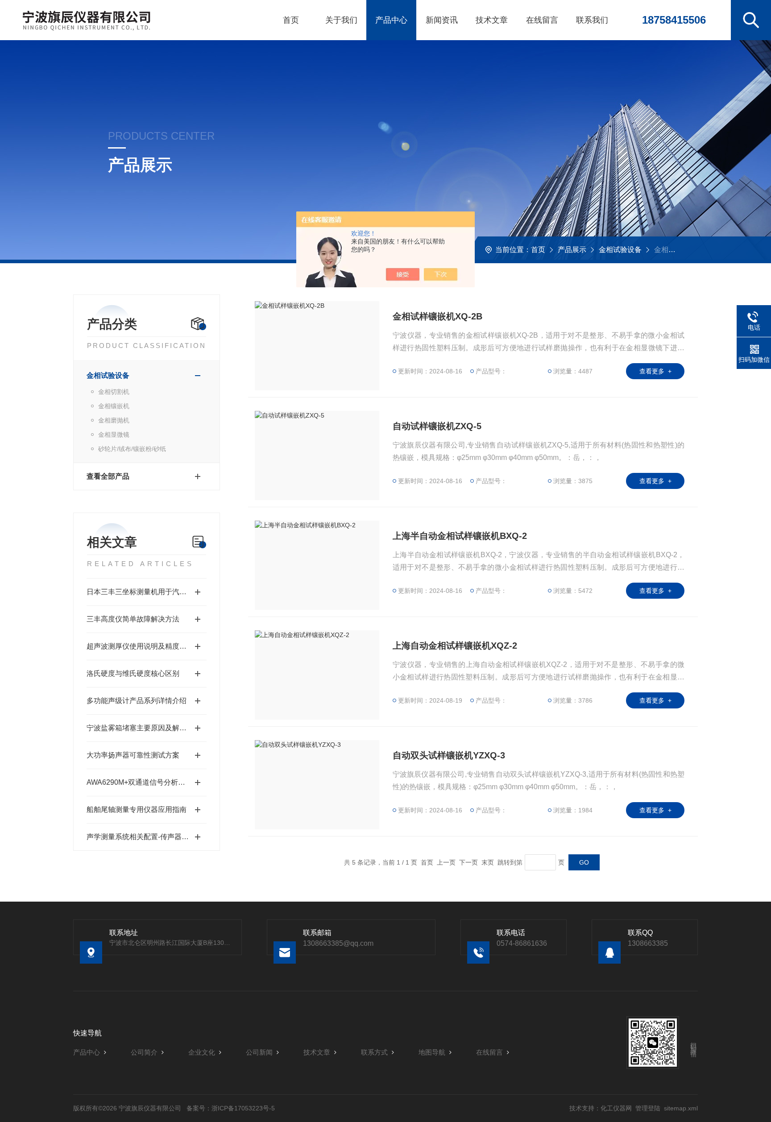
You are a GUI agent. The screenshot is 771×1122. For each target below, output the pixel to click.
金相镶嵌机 (113, 406)
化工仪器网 (616, 1108)
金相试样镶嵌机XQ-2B (437, 316)
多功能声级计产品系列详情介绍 (137, 700)
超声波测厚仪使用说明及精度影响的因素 (147, 646)
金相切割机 (113, 391)
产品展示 (572, 249)
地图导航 (432, 1052)
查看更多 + (655, 371)
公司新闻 (259, 1052)
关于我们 (341, 20)
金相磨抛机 (113, 420)
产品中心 (391, 20)
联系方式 (374, 1052)
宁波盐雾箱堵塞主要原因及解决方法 (144, 728)
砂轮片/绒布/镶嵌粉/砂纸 (132, 448)
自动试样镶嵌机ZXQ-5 (437, 426)
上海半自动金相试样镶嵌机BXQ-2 (460, 536)
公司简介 (144, 1052)
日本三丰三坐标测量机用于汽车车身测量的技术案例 (147, 592)
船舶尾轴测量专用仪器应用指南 (137, 809)
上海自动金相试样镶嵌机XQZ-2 (455, 645)
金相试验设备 (620, 249)
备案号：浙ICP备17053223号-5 (231, 1108)
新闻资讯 (442, 20)
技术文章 (492, 20)
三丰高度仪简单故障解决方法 (133, 619)
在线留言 (542, 20)
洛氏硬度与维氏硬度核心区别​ (133, 673)
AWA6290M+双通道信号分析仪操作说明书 (147, 782)
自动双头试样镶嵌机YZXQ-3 (449, 755)
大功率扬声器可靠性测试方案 (133, 755)
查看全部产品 (108, 476)
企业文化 (201, 1052)
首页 (291, 20)
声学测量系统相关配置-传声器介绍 (141, 836)
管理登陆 (647, 1108)
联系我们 (592, 20)
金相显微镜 (113, 434)
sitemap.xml (681, 1108)
